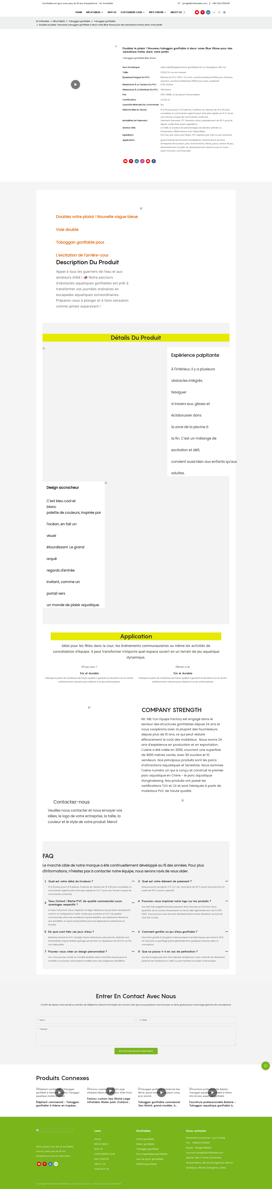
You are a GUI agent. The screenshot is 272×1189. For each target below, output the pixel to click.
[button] (184, 12)
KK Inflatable (42, 21)
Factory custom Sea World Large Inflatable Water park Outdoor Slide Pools (108, 1100)
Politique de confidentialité (107, 1183)
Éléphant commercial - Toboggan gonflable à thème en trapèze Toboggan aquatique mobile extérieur (57, 1103)
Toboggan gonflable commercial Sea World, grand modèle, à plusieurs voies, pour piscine (159, 1103)
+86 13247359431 (221, 3)
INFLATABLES (59, 21)
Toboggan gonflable (79, 21)
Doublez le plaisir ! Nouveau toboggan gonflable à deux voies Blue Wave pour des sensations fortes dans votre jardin (100, 24)
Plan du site (84, 1183)
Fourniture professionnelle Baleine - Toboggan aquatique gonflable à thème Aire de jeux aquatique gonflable (212, 1103)
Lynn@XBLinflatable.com (194, 3)
